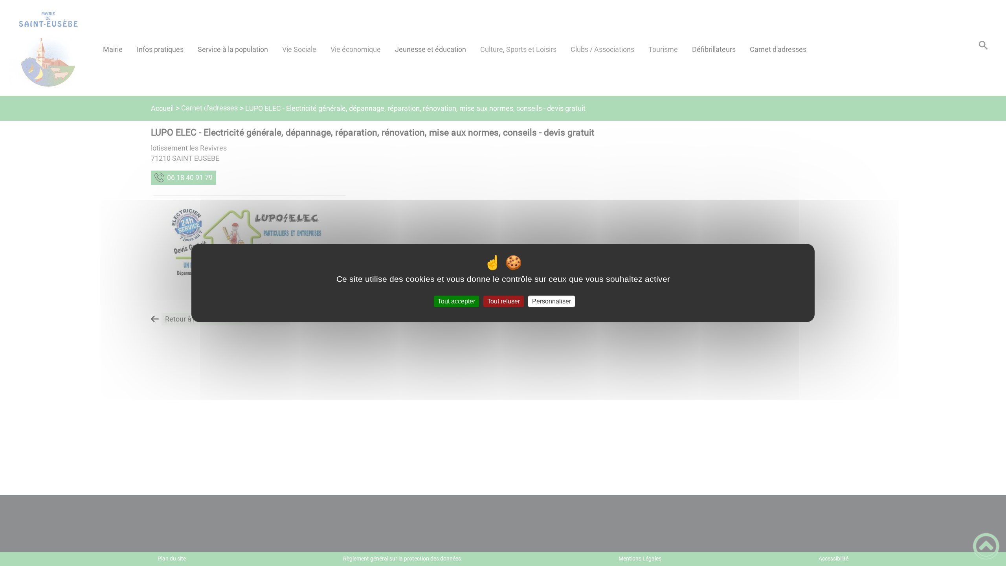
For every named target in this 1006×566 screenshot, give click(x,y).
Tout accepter (456, 301)
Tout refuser (503, 301)
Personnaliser (551, 301)
